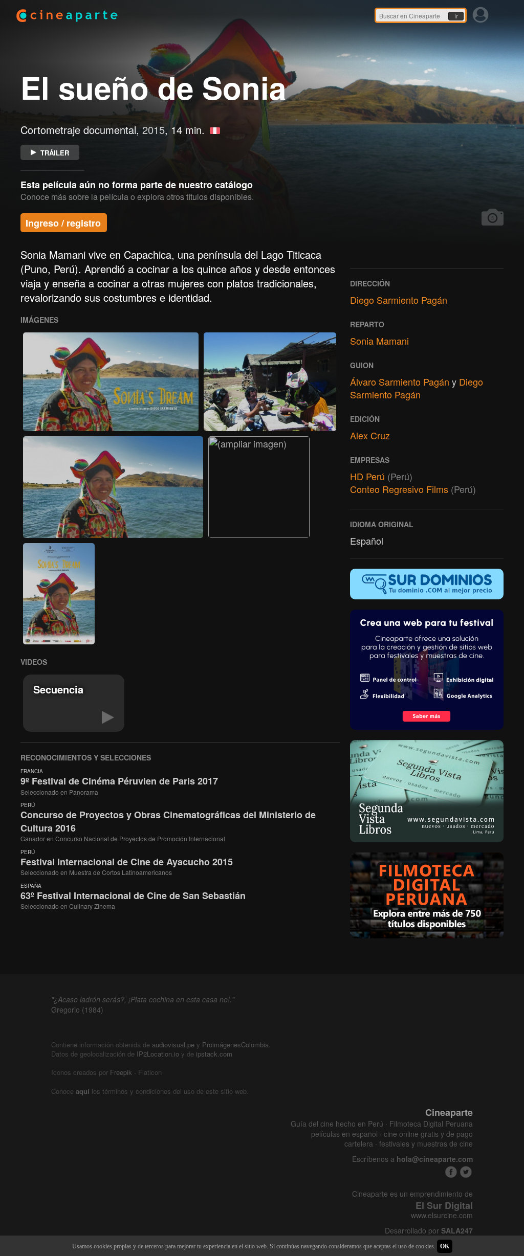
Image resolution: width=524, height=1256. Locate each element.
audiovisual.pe (173, 1044)
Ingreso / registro (63, 223)
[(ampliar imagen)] (111, 381)
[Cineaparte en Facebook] (451, 1171)
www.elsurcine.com (442, 1215)
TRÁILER (54, 153)
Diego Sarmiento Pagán (398, 299)
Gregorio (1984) (77, 1009)
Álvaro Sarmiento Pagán (399, 381)
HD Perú (367, 476)
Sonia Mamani (379, 340)
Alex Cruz (370, 435)
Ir (455, 16)
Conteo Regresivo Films (399, 489)
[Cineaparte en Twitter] (466, 1171)
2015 (153, 129)
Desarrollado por (429, 1231)
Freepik (121, 1072)
